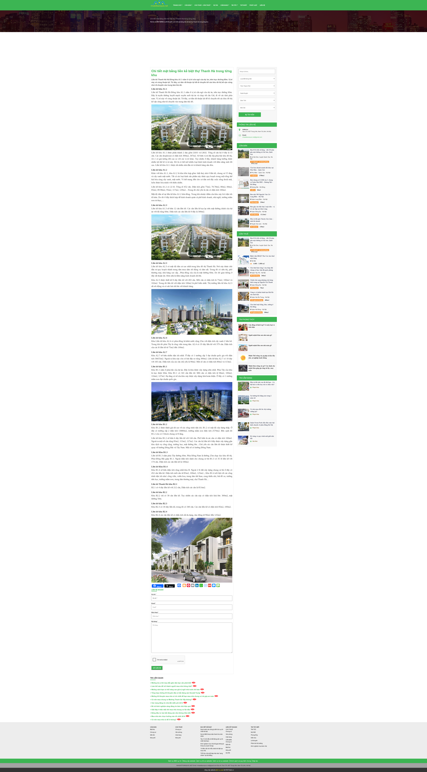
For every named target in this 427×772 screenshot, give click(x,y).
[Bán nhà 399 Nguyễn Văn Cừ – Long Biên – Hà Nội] (243, 198)
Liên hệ (262, 5)
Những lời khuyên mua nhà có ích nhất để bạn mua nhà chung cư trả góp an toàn (182, 696)
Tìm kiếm (250, 114)
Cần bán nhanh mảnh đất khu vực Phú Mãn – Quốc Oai (262, 169)
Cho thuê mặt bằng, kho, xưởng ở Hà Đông (261, 306)
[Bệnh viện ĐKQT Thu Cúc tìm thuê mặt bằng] (243, 260)
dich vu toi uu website (220, 761)
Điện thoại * (155, 612)
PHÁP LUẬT (253, 5)
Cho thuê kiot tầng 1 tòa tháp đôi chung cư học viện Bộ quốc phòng (261, 269)
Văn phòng (178, 732)
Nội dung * (154, 621)
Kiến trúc (253, 738)
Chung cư (153, 732)
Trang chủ (177, 5)
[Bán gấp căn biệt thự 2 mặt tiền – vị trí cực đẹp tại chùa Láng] (243, 210)
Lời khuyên (169, 22)
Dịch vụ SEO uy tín (174, 761)
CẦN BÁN (188, 5)
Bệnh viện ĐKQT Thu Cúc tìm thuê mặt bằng (262, 257)
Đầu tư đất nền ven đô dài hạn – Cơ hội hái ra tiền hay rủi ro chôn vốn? (262, 383)
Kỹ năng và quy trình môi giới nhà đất (262, 437)
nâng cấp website (210, 770)
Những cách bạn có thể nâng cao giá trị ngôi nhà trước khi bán (175, 689)
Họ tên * (153, 594)
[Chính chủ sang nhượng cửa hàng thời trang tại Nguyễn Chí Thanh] (243, 284)
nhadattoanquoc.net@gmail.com (252, 137)
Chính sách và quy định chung (240, 761)
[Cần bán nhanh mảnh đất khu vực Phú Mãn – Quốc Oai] (243, 171)
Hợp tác (255, 761)
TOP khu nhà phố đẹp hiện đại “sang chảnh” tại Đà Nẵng (211, 754)
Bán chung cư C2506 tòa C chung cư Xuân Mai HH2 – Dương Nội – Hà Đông (261, 182)
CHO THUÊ (229, 729)
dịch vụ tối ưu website (204, 761)
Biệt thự (152, 729)
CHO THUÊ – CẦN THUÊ (202, 5)
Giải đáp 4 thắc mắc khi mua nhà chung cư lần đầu (171, 709)
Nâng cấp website (189, 761)
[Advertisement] (213, 48)
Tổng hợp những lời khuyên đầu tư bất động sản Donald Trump (176, 693)
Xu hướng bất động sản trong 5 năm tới (260, 397)
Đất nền (152, 735)
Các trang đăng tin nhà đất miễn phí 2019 (167, 703)
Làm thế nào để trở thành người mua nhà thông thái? (172, 686)
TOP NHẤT (243, 5)
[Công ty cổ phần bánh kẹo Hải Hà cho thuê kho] (243, 296)
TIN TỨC (234, 5)
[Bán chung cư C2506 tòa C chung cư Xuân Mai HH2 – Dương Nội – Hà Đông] (243, 183)
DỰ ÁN (215, 5)
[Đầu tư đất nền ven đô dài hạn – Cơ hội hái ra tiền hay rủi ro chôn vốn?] (243, 386)
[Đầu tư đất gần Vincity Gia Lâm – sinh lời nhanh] (243, 222)
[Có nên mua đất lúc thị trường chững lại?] (243, 413)
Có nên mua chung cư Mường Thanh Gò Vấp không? (171, 699)
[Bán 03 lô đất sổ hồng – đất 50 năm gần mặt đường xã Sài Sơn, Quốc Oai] (243, 153)
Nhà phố (152, 738)
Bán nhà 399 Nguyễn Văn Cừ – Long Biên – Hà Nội (260, 196)
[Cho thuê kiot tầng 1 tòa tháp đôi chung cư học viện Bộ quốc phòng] (243, 271)
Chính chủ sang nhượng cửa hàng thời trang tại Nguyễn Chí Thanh (261, 281)
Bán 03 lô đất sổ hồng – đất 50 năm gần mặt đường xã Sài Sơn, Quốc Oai (262, 152)
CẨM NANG (224, 5)
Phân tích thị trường (257, 743)
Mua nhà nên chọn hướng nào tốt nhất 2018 (168, 716)
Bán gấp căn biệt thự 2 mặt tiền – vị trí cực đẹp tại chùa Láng (262, 208)
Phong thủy (254, 735)
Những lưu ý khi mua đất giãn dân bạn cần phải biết (171, 683)
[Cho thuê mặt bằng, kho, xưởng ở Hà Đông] (243, 308)
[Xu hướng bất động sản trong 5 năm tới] (243, 399)
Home (152, 22)
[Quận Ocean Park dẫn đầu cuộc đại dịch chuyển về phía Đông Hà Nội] (243, 426)
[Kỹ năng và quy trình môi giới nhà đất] (243, 440)
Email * (153, 603)
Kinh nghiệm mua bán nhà (259, 746)
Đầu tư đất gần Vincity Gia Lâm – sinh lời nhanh (261, 220)
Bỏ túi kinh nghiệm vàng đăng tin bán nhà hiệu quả (171, 706)
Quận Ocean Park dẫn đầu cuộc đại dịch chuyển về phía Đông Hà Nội (262, 424)
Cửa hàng (178, 735)
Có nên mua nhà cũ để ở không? (164, 719)
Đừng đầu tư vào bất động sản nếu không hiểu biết (171, 713)
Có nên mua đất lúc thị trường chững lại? (260, 410)
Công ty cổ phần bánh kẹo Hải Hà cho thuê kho (261, 293)
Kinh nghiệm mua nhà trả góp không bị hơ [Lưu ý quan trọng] (212, 745)
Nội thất (253, 732)
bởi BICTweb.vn (229, 770)
